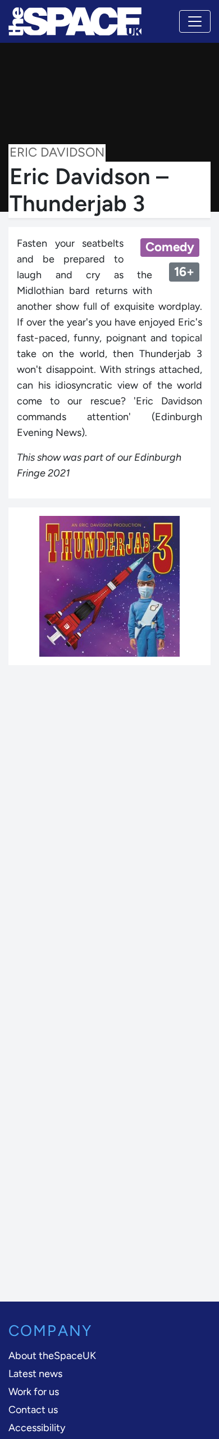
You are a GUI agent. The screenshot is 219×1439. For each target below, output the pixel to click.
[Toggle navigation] (195, 21)
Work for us (33, 1391)
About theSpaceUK (52, 1355)
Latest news (35, 1373)
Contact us (33, 1410)
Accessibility (36, 1428)
